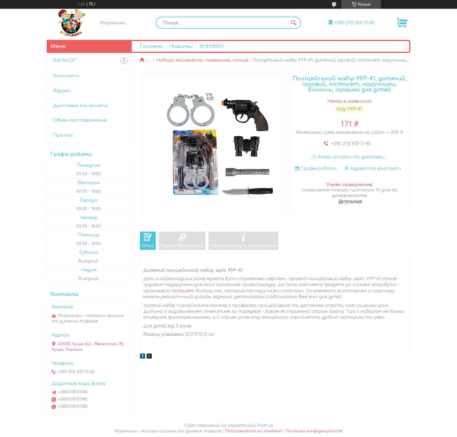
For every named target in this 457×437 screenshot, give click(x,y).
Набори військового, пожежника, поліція (202, 60)
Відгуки (62, 90)
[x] (149, 357)
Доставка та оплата (80, 105)
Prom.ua (265, 425)
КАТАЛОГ (64, 60)
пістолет (182, 291)
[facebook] (142, 357)
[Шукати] (293, 22)
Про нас (63, 135)
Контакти (66, 75)
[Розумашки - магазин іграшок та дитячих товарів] (71, 23)
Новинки (180, 46)
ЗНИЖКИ (211, 46)
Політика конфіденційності (314, 431)
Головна (151, 46)
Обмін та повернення (80, 120)
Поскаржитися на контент (253, 431)
